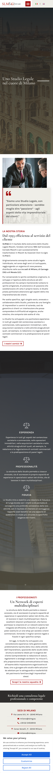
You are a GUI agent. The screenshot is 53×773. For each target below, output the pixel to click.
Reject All (26, 767)
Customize (26, 761)
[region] (26, 753)
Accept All (27, 754)
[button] (28, 3)
